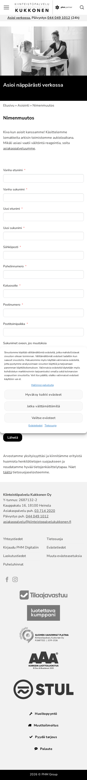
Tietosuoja (50, 425)
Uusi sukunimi (12, 228)
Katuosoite (10, 285)
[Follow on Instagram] (15, 580)
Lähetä (12, 437)
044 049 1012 (58, 17)
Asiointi (23, 105)
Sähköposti (10, 247)
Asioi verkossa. (19, 17)
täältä (7, 472)
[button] (6, 7)
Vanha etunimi (13, 170)
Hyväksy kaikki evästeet (43, 394)
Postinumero (11, 304)
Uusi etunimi (11, 208)
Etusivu (8, 105)
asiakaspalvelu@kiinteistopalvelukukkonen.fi (37, 522)
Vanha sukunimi (13, 189)
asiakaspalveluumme (19, 148)
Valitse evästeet (43, 418)
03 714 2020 (44, 510)
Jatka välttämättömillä (43, 406)
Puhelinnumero (13, 266)
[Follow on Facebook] (7, 580)
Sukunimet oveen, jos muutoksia (25, 343)
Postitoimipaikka (14, 324)
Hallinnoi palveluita (42, 385)
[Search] (82, 7)
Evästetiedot (35, 425)
